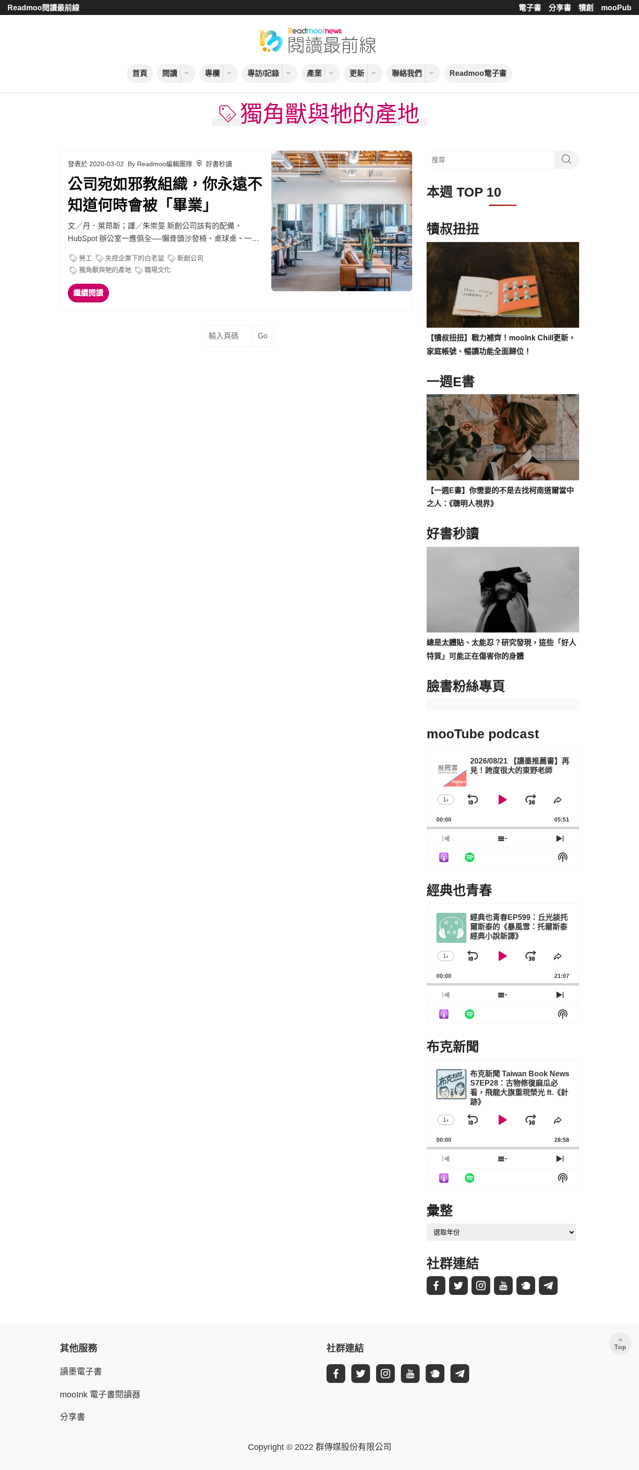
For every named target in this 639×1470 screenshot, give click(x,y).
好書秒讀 (219, 164)
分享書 (560, 8)
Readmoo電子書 (478, 73)
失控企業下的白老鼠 (134, 258)
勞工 (85, 258)
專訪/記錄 (263, 73)
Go (263, 336)
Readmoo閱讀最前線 (43, 8)
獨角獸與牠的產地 (105, 269)
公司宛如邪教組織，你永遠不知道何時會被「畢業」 (165, 194)
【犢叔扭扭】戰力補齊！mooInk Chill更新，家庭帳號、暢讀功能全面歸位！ (501, 344)
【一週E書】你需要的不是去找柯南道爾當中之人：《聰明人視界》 (500, 497)
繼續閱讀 (88, 293)
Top (620, 1347)
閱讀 (169, 73)
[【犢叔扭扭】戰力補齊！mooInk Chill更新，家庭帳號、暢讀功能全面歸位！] (503, 285)
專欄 (212, 73)
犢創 (586, 8)
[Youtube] (503, 1285)
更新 (356, 73)
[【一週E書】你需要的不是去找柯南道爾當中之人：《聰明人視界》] (503, 437)
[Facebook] (436, 1285)
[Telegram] (548, 1285)
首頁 (139, 73)
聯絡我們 (407, 73)
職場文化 (158, 269)
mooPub (616, 8)
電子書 (530, 8)
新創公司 (190, 258)
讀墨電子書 (81, 1371)
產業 (314, 73)
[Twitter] (458, 1285)
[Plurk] (525, 1285)
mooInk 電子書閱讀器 (100, 1394)
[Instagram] (481, 1285)
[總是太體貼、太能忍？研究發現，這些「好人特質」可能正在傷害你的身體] (503, 590)
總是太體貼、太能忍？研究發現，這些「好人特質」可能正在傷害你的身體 (501, 649)
